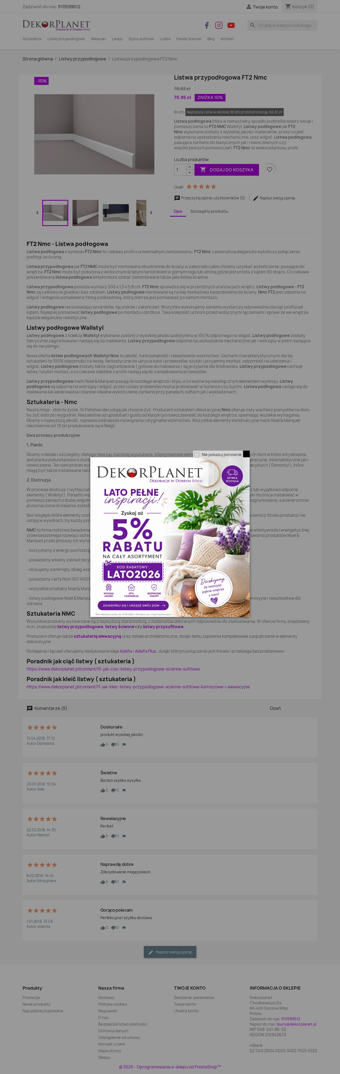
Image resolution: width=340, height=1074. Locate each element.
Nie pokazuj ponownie (222, 454)
